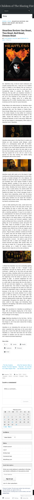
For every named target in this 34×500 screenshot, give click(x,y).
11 (4, 419)
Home (4, 21)
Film (9, 21)
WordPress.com (7, 459)
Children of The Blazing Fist (17, 5)
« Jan (5, 427)
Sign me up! (9, 479)
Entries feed (6, 453)
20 (12, 422)
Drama (24, 374)
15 (20, 419)
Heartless (5, 376)
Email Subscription (8, 465)
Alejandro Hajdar (11, 38)
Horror (10, 376)
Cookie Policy (6, 493)
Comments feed (7, 456)
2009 (20, 374)
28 (16, 424)
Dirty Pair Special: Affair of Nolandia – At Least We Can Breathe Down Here (24, 366)
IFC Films (16, 376)
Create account (7, 446)
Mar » (10, 427)
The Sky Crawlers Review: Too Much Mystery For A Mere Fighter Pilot (9, 366)
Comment (25, 401)
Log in (5, 450)
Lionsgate (22, 376)
